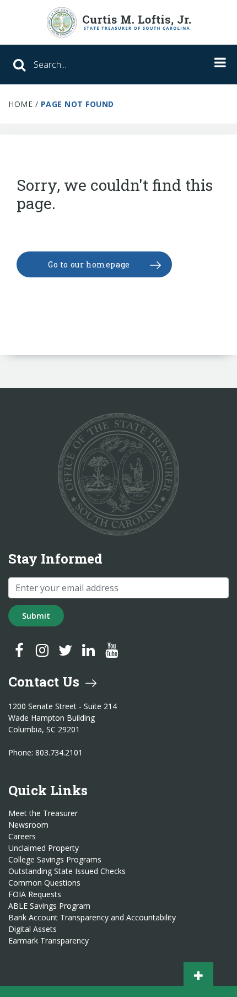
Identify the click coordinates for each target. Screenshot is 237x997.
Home (20, 104)
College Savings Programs (54, 859)
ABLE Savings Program (49, 906)
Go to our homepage (89, 264)
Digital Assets (32, 929)
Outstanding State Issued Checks (67, 871)
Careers (22, 836)
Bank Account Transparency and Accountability (92, 917)
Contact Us (45, 681)
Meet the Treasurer (43, 813)
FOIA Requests (34, 894)
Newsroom (28, 825)
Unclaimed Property (43, 848)
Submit (36, 615)
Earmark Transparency (48, 940)
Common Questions (44, 882)
